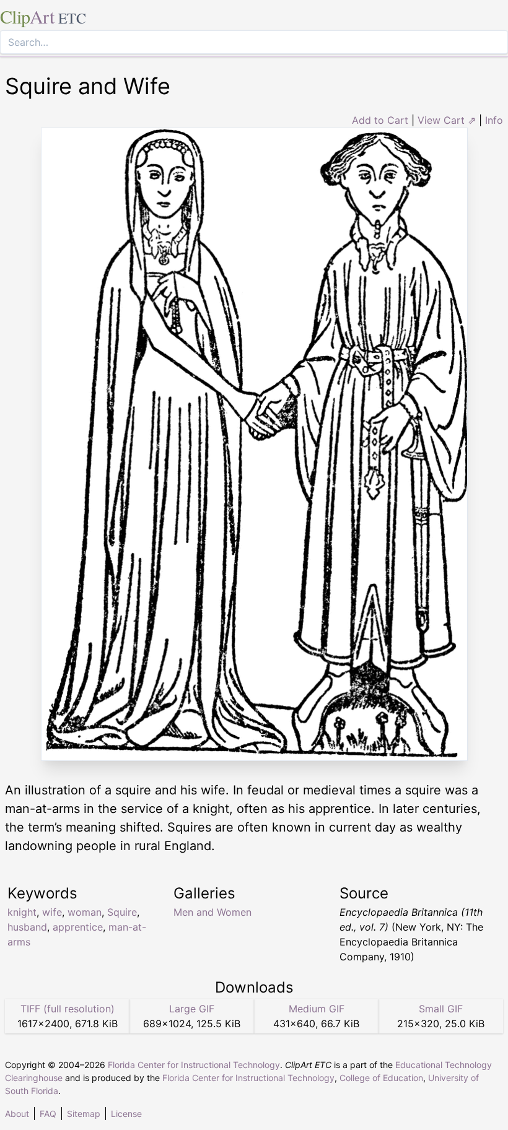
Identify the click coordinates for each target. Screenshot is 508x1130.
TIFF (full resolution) (67, 1008)
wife (52, 912)
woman (85, 912)
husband (27, 927)
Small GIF (441, 1008)
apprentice (78, 927)
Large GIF (191, 1008)
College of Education (381, 1077)
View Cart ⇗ (447, 120)
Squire (122, 912)
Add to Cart (380, 120)
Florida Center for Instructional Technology (194, 1064)
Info (494, 120)
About (17, 1113)
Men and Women (212, 912)
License (126, 1113)
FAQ (48, 1113)
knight (22, 912)
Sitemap (83, 1113)
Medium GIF (316, 1008)
